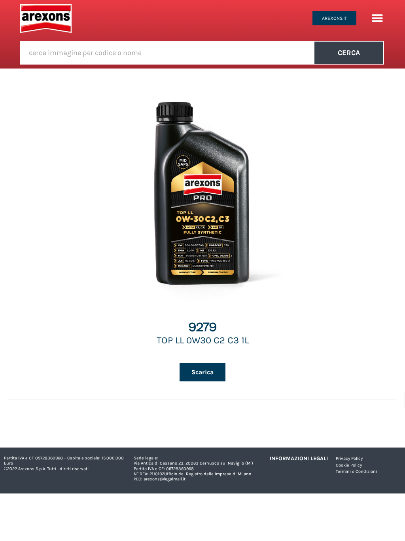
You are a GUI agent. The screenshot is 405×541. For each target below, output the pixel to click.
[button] (377, 18)
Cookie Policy (349, 465)
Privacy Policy (349, 458)
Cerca (349, 52)
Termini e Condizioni (356, 471)
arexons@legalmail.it (164, 479)
